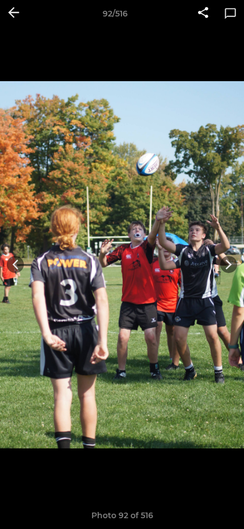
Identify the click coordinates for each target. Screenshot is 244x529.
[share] (203, 14)
